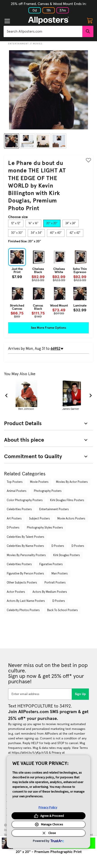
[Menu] (7, 21)
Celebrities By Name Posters (25, 546)
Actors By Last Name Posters (26, 601)
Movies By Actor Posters (72, 482)
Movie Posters (39, 482)
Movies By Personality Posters (26, 555)
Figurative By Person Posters (25, 573)
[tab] (15, 223)
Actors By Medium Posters (49, 592)
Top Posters (15, 482)
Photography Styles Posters (45, 527)
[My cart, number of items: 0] (89, 20)
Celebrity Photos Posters (23, 610)
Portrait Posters (55, 582)
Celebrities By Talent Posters (25, 537)
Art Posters (14, 518)
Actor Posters (16, 592)
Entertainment (18, 44)
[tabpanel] (48, 283)
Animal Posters (16, 491)
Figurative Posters (51, 564)
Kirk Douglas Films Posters (67, 500)
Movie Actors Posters (71, 518)
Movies (37, 44)
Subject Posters (39, 518)
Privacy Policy (48, 807)
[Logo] (48, 20)
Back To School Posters (62, 610)
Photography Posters (48, 491)
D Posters (13, 527)
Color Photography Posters (25, 500)
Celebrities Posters (19, 509)
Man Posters (59, 573)
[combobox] (43, 31)
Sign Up (80, 694)
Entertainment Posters (54, 509)
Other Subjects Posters (22, 582)
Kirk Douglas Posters (66, 555)
